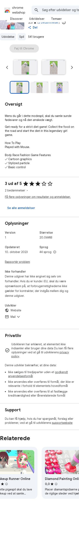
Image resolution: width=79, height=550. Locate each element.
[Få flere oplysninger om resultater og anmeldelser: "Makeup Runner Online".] (6, 484)
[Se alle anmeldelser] (21, 208)
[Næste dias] (72, 67)
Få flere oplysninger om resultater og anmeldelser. (38, 197)
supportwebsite (62, 423)
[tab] (16, 18)
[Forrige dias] (7, 67)
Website (16, 310)
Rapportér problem (17, 262)
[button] (25, 67)
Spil (21, 37)
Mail (13, 317)
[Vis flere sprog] (54, 252)
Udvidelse (8, 37)
